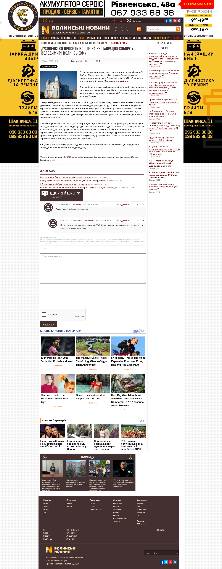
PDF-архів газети (164, 43)
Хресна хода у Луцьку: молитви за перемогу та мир (65, 177)
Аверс (176, 38)
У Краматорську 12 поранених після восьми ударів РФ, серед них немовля (164, 73)
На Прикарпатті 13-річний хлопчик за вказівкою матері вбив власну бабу (162, 114)
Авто (99, 38)
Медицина (117, 503)
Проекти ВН (125, 38)
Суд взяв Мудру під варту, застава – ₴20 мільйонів (161, 138)
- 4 (142, 204)
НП (75, 38)
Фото (64, 43)
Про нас (49, 563)
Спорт (106, 38)
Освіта (116, 506)
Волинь (46, 506)
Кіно (138, 506)
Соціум (117, 500)
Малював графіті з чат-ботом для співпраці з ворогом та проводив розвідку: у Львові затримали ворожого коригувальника (163, 87)
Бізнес (92, 506)
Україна (46, 509)
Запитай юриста (119, 43)
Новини (164, 47)
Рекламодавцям (72, 563)
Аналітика (56, 43)
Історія (140, 515)
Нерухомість (95, 509)
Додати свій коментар (65, 193)
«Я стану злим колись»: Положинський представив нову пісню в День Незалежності (164, 125)
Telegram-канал (70, 156)
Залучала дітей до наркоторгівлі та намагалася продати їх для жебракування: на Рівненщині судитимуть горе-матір (164, 58)
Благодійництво (120, 518)
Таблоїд (114, 38)
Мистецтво (141, 512)
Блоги (78, 43)
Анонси (92, 43)
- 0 (142, 220)
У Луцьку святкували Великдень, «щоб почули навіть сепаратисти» (73, 180)
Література (141, 509)
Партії (69, 506)
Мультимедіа (87, 457)
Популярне (102, 43)
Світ (45, 512)
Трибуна (147, 38)
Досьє (85, 43)
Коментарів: (76, 61)
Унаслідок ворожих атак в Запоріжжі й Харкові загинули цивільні (163, 186)
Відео (71, 43)
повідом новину (161, 38)
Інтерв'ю (45, 43)
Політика (55, 38)
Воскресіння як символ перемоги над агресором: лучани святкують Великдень (79, 187)
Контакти (59, 563)
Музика (140, 503)
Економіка (66, 38)
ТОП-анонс (141, 524)
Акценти (137, 38)
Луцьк (45, 503)
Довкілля (117, 509)
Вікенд (116, 512)
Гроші (92, 503)
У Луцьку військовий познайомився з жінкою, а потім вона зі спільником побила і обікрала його (164, 150)
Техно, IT (117, 521)
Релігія (116, 515)
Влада (69, 503)
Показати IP (76, 205)
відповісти (124, 204)
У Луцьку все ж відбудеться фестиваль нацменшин (65, 183)
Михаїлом (123, 81)
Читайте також (47, 171)
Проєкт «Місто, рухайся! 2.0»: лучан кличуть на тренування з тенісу (164, 102)
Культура (91, 38)
